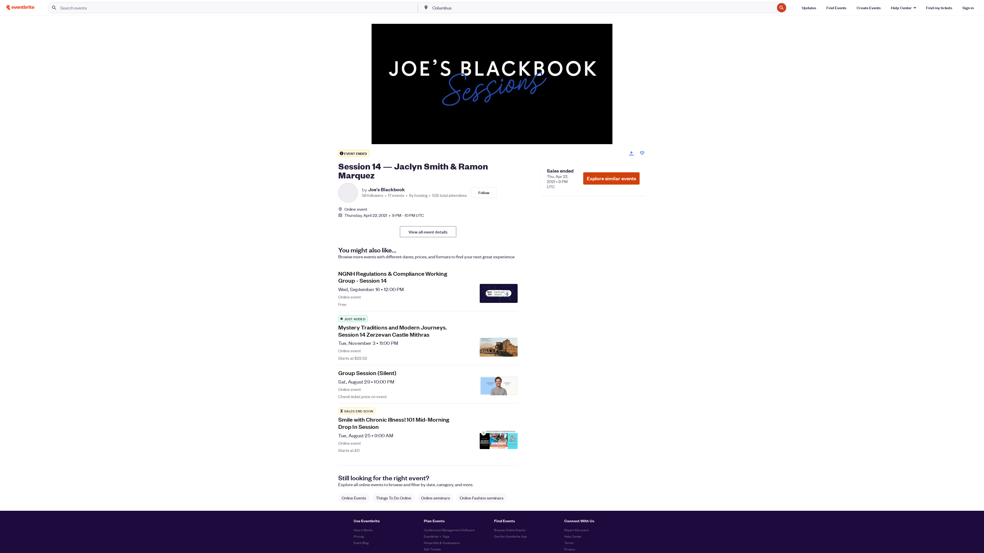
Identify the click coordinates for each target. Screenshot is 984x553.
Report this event (576, 529)
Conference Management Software (449, 529)
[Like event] (642, 153)
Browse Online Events (509, 529)
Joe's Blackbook (386, 189)
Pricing (359, 536)
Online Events (354, 498)
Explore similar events (611, 178)
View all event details (428, 232)
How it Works (363, 529)
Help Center (573, 536)
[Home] (20, 7)
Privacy (569, 549)
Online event (355, 209)
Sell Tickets (432, 549)
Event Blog (361, 542)
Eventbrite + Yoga (436, 536)
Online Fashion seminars (482, 498)
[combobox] (603, 8)
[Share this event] (631, 153)
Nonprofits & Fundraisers (442, 542)
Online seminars (435, 498)
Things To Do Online (393, 498)
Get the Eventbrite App (510, 536)
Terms (568, 542)
